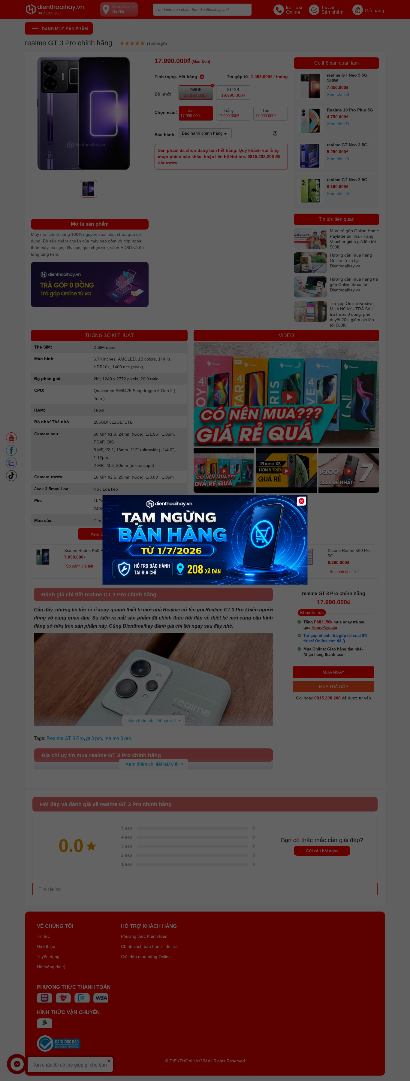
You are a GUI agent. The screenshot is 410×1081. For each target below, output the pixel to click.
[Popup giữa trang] (205, 583)
